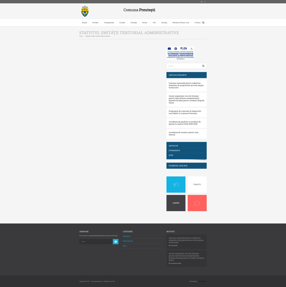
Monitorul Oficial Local (181, 23)
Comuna (139, 9)
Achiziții (164, 23)
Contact (198, 23)
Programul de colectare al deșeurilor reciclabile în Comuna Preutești (185, 112)
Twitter (201, 1)
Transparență (109, 23)
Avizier (144, 23)
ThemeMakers (202, 281)
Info (154, 23)
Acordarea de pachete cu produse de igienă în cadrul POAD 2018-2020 (185, 123)
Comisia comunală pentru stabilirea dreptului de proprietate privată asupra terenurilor (186, 85)
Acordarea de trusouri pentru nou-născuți (184, 133)
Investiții (134, 23)
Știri (171, 155)
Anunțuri (173, 146)
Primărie (95, 23)
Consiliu (122, 23)
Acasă (84, 23)
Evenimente (174, 150)
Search (203, 22)
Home (81, 36)
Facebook (205, 1)
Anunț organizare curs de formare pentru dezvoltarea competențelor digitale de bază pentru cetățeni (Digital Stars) (186, 99)
